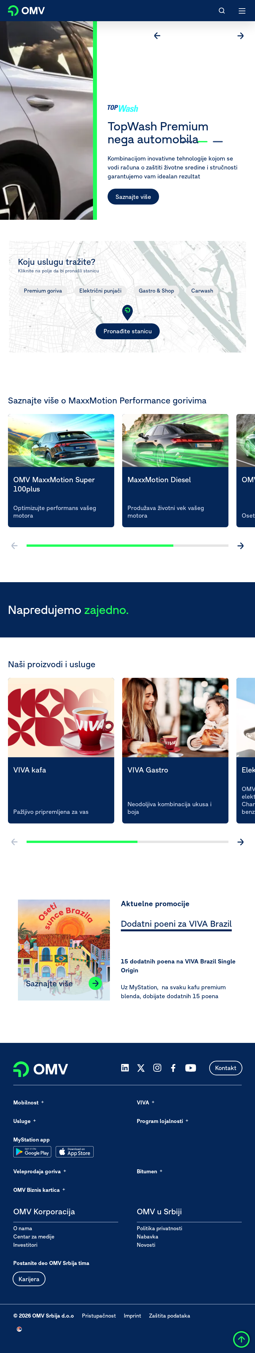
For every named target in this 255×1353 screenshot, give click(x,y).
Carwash (202, 290)
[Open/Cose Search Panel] (222, 11)
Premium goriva (43, 290)
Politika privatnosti (159, 1228)
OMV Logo (21, 9)
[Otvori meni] (242, 10)
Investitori (25, 1244)
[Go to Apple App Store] (74, 1151)
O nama (22, 1228)
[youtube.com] (191, 1068)
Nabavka (147, 1236)
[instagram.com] (157, 1068)
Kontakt (225, 1068)
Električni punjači (100, 290)
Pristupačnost (99, 1315)
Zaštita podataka (169, 1315)
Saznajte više (133, 197)
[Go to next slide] (240, 35)
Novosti (146, 1244)
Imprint (132, 1315)
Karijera (29, 1279)
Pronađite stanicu (128, 331)
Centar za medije (33, 1236)
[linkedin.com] (125, 1068)
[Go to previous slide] (157, 35)
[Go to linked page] (95, 983)
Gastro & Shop (156, 290)
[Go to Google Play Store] (32, 1151)
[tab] (176, 924)
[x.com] (141, 1068)
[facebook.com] (173, 1068)
